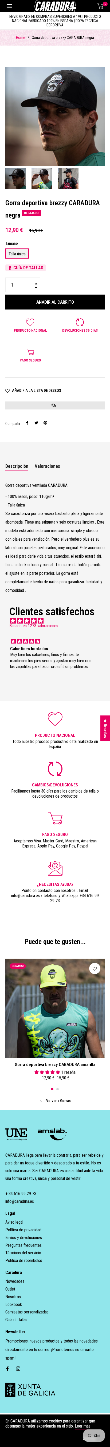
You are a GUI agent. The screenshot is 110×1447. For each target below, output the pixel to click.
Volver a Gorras (58, 1101)
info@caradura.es (19, 1201)
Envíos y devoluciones (23, 1237)
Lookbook (13, 1304)
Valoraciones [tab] (48, 466)
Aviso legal (14, 1222)
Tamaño (11, 243)
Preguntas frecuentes (23, 1245)
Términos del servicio (23, 1252)
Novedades (14, 1281)
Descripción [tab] (16, 466)
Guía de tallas (16, 1319)
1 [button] (52, 1089)
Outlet (10, 1289)
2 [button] (57, 1089)
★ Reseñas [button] (105, 728)
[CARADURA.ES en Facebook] (7, 1368)
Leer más (83, 1426)
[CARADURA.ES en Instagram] (18, 1368)
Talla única (17, 253)
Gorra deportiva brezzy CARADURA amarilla (55, 1064)
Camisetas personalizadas (27, 1312)
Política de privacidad (23, 1229)
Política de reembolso (23, 1260)
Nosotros (13, 1296)
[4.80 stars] (55, 620)
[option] (55, 1021)
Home (20, 37)
